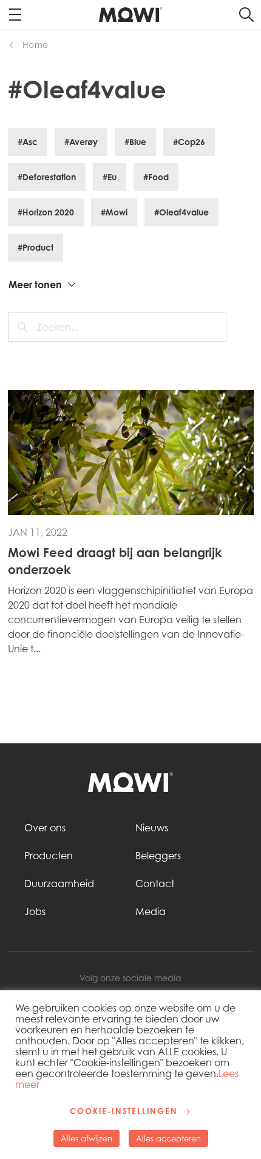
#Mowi (114, 212)
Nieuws (151, 828)
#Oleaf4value (181, 212)
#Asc (28, 142)
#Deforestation (47, 177)
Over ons (45, 828)
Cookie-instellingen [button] (123, 1111)
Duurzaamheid (59, 883)
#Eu (110, 177)
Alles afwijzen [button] (86, 1138)
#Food (156, 177)
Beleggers (158, 856)
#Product (35, 247)
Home (35, 44)
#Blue (135, 142)
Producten (48, 856)
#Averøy (81, 142)
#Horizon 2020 (46, 212)
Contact (154, 883)
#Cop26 (189, 142)
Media (150, 911)
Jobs (35, 911)
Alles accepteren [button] (168, 1138)
